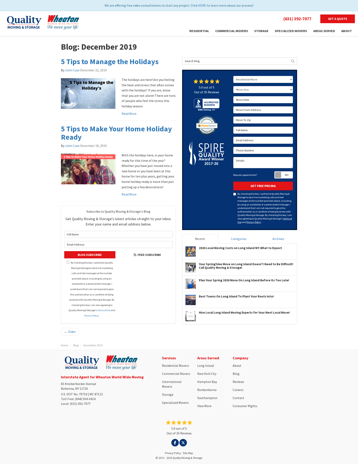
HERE (202, 5)
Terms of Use (103, 310)
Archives (278, 239)
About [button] (346, 31)
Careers (238, 390)
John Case (72, 70)
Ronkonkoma (206, 390)
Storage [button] (261, 31)
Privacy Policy (91, 315)
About (237, 365)
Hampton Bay (207, 382)
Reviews (238, 382)
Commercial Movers (176, 374)
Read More (129, 114)
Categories (239, 239)
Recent (200, 239)
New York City (206, 374)
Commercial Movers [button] (231, 31)
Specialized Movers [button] (291, 31)
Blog (236, 374)
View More (204, 406)
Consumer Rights (245, 406)
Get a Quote (337, 19)
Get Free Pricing (263, 186)
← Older (70, 332)
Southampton (207, 398)
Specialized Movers (175, 402)
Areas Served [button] (324, 31)
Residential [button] (199, 31)
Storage (167, 394)
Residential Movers (175, 365)
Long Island (205, 365)
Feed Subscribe (149, 255)
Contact (238, 398)
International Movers (171, 384)
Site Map (188, 453)
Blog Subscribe (90, 255)
